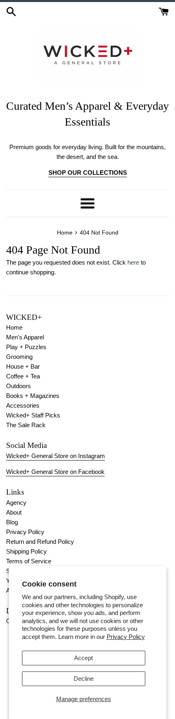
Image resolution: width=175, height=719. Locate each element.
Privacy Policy (126, 636)
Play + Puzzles (26, 346)
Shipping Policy (26, 551)
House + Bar (23, 366)
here (133, 262)
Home (14, 327)
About (14, 512)
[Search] (11, 10)
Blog (12, 522)
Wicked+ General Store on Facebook (55, 471)
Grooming (19, 356)
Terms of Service (28, 561)
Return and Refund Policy (40, 541)
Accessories (22, 405)
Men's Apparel (25, 337)
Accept (83, 657)
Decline (84, 678)
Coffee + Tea (23, 376)
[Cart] (164, 10)
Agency (16, 502)
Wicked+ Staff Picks (33, 415)
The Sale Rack (26, 424)
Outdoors (18, 385)
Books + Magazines (32, 395)
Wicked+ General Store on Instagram (55, 455)
